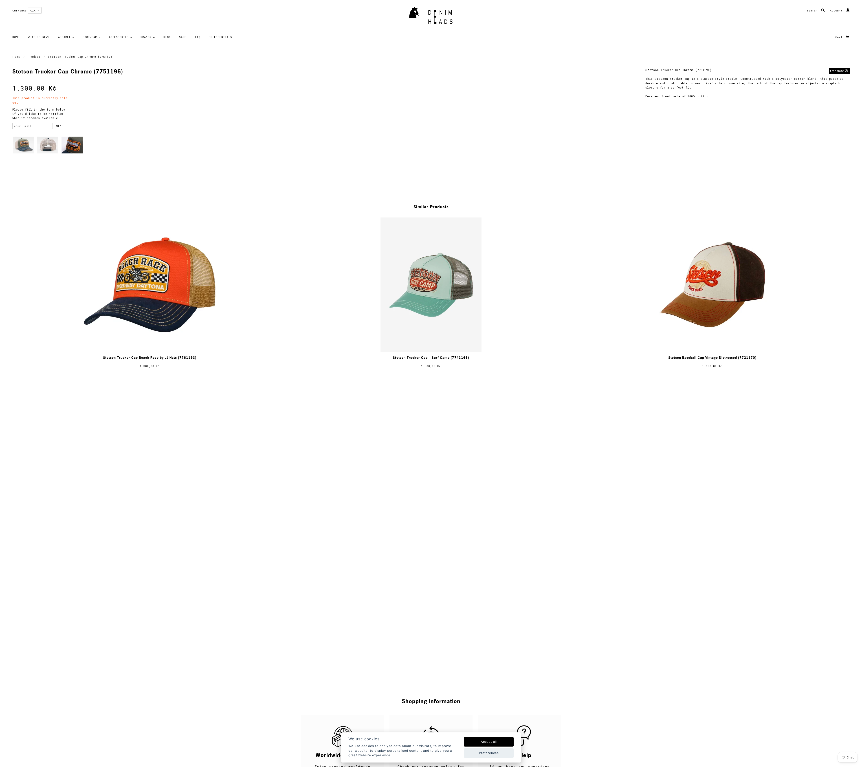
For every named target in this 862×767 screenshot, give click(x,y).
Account (837, 10)
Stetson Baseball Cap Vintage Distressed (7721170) (712, 358)
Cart (839, 37)
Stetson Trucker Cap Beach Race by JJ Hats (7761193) (149, 358)
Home (16, 56)
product (34, 56)
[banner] (431, 17)
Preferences (489, 753)
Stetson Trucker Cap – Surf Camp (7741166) (431, 358)
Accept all (489, 741)
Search (813, 10)
